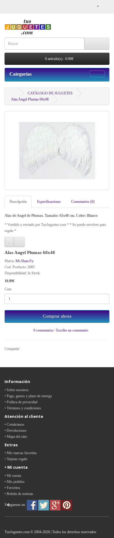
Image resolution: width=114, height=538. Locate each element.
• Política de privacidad (21, 402)
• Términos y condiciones (23, 408)
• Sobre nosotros (17, 390)
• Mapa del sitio (16, 436)
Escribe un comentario (72, 330)
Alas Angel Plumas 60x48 (30, 99)
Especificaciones (49, 202)
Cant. (8, 289)
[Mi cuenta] (95, 6)
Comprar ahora (57, 316)
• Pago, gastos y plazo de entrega (28, 396)
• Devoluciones (15, 430)
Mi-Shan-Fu (24, 261)
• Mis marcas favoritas (21, 453)
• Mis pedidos (15, 482)
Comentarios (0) (83, 202)
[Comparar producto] (19, 242)
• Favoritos (12, 488)
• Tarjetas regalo (16, 459)
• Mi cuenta (13, 476)
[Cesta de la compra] (104, 6)
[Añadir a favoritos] (9, 242)
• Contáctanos (14, 424)
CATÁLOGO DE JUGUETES (50, 93)
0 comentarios (43, 330)
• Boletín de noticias (19, 494)
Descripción (18, 202)
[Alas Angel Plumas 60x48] (57, 150)
